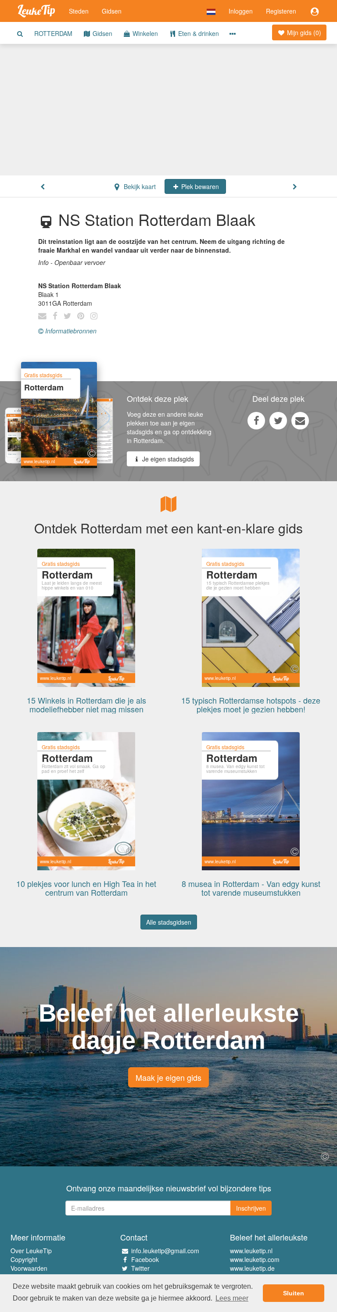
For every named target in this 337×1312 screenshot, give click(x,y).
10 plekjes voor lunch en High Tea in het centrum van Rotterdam (86, 888)
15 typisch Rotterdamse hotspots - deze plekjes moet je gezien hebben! (250, 704)
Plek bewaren (199, 186)
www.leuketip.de (252, 1268)
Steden (79, 11)
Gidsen (112, 11)
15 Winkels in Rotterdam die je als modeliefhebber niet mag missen (86, 704)
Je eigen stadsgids (167, 458)
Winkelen (144, 33)
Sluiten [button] (293, 1293)
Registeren (281, 11)
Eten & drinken (197, 33)
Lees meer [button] (231, 1298)
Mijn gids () (303, 32)
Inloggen (241, 11)
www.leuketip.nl (251, 1250)
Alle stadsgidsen (168, 922)
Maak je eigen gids (168, 1077)
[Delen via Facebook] (256, 420)
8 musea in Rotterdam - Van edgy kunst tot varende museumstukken (251, 888)
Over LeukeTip (31, 1250)
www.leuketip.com (255, 1259)
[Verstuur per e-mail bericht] (300, 420)
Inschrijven (251, 1208)
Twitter (140, 1268)
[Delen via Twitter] (278, 420)
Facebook (145, 1259)
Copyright (24, 1259)
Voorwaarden (29, 1268)
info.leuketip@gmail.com (165, 1250)
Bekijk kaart (139, 186)
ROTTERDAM (53, 33)
